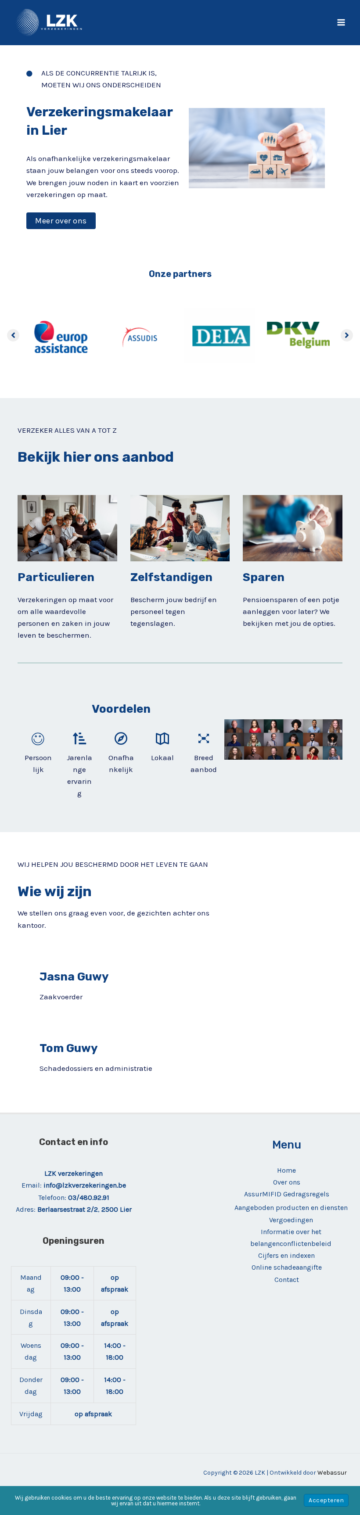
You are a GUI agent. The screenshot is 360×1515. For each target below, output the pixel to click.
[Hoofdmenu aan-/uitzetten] (341, 23)
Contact (286, 1279)
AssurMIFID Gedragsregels (286, 1194)
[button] (61, 220)
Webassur (332, 1472)
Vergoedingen (291, 1220)
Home (286, 1170)
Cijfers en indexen (286, 1255)
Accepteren (326, 1500)
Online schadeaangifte (287, 1267)
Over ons (286, 1182)
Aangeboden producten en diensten (291, 1207)
